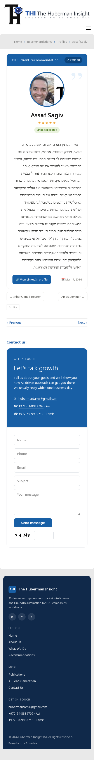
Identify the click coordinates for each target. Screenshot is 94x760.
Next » (82, 322)
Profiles (62, 42)
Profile (13, 307)
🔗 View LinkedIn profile (31, 279)
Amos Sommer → (72, 297)
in (12, 617)
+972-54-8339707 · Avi (24, 714)
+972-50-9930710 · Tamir (26, 720)
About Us (15, 642)
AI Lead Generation (22, 681)
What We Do (17, 649)
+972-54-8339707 (31, 406)
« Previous (14, 322)
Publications (17, 675)
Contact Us (16, 688)
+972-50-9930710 (31, 414)
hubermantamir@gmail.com (38, 399)
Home (18, 42)
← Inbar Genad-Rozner (25, 297)
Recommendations (39, 42)
